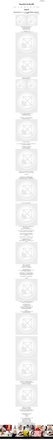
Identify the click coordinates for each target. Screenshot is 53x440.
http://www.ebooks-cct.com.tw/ (29, 422)
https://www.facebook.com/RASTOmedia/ (29, 423)
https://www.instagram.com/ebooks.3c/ (30, 424)
